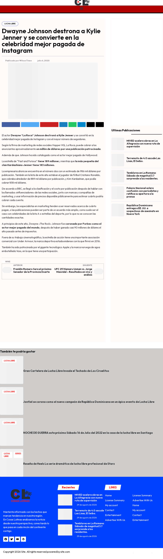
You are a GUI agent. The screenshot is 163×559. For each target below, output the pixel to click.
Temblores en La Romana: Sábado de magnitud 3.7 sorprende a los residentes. (142, 175)
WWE (7, 261)
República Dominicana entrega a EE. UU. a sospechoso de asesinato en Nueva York (143, 209)
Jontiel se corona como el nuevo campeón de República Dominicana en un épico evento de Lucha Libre (88, 401)
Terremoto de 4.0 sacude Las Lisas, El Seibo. (143, 160)
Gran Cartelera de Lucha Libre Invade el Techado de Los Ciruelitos (66, 370)
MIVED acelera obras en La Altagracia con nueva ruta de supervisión (143, 143)
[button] (81, 8)
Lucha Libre (10, 24)
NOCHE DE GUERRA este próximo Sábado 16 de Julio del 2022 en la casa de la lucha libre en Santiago (88, 432)
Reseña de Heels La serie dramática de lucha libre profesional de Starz (69, 463)
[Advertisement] (53, 309)
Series (18, 453)
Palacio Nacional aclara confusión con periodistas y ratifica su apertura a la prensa (142, 192)
